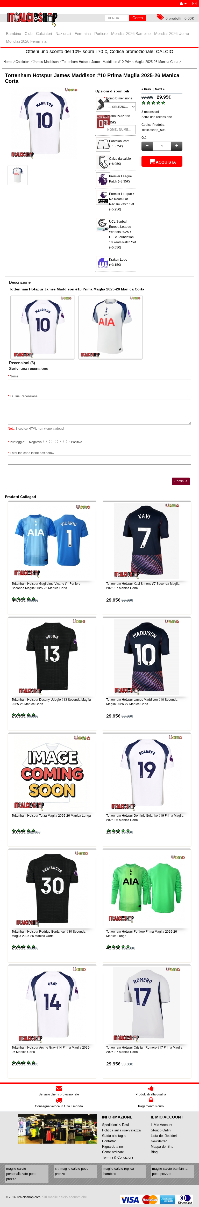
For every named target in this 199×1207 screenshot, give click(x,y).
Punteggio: (17, 442)
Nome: (14, 376)
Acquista (166, 162)
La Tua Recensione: (24, 396)
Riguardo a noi (113, 1147)
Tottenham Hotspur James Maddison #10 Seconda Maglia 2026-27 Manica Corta (141, 701)
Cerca (137, 18)
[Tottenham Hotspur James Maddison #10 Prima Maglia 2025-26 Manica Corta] (44, 123)
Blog (154, 1152)
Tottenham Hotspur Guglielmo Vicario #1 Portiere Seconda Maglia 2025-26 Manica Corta (46, 585)
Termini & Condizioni (117, 1157)
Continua (180, 481)
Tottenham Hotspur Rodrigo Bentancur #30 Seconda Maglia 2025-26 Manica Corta (49, 933)
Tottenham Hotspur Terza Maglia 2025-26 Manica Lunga (51, 815)
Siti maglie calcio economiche (64, 1197)
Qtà (143, 138)
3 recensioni (150, 112)
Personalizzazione (117, 116)
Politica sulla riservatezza (121, 1130)
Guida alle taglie (114, 1136)
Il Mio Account (161, 1125)
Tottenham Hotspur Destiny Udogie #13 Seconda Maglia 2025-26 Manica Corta (51, 701)
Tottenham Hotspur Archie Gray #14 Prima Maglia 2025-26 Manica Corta (51, 1049)
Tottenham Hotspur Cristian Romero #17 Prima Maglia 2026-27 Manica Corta (144, 1049)
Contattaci (109, 1141)
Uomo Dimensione (119, 98)
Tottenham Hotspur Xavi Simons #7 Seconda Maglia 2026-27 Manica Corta (143, 585)
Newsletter (159, 1141)
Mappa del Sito (162, 1147)
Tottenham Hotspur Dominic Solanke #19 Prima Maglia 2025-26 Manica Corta (144, 817)
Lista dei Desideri (164, 1136)
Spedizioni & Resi (115, 1125)
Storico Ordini (161, 1130)
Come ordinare (113, 1152)
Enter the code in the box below (32, 453)
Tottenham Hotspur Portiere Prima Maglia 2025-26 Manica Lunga (141, 933)
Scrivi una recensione (156, 117)
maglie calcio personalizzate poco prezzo (21, 1174)
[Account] (183, 3)
